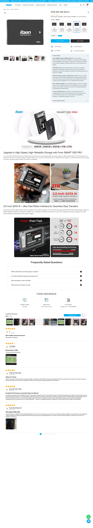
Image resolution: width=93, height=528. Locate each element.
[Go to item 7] (53, 322)
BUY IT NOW (80, 41)
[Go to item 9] (68, 322)
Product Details (56, 55)
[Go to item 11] (83, 322)
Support (66, 5)
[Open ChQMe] (89, 521)
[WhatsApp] (88, 517)
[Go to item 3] (24, 322)
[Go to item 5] (39, 322)
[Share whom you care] (88, 12)
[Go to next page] (55, 434)
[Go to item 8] (61, 322)
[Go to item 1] (9, 322)
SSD (8, 9)
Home (4, 9)
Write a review (72, 315)
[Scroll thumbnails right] (86, 322)
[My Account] (83, 5)
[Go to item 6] (46, 322)
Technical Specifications (59, 100)
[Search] (80, 5)
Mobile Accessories (52, 5)
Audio (60, 5)
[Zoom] (5, 13)
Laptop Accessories (40, 5)
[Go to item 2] (17, 322)
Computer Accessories (28, 5)
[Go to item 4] (31, 322)
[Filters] (82, 315)
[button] (11, 359)
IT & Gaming (18, 5)
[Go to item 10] (75, 322)
